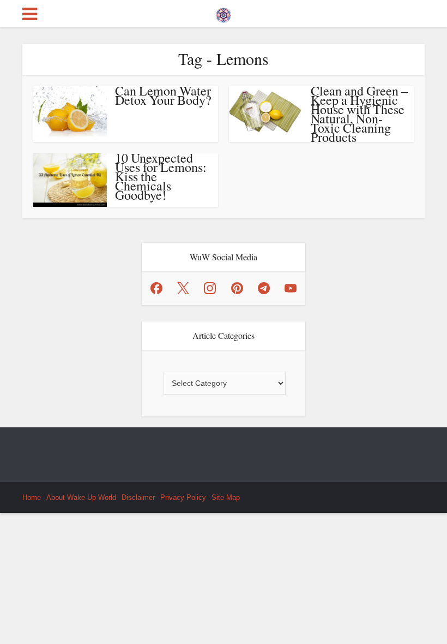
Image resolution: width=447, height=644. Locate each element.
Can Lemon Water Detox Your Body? (163, 95)
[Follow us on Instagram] (210, 288)
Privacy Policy (183, 497)
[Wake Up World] (223, 12)
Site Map (226, 497)
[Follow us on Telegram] (264, 288)
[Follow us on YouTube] (291, 288)
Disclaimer (138, 497)
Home (31, 497)
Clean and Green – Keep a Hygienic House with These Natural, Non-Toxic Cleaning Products (359, 114)
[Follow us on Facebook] (156, 288)
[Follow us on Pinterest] (237, 288)
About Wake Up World (81, 497)
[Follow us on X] (183, 288)
